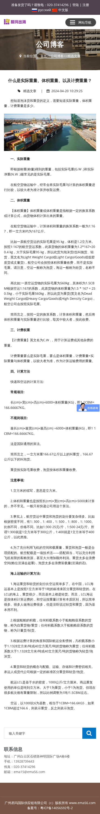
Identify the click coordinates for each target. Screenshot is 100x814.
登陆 (75, 5)
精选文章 (73, 56)
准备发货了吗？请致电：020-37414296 (40, 5)
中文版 (63, 10)
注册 (86, 5)
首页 (43, 56)
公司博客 (57, 56)
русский (44, 10)
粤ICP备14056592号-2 (56, 808)
